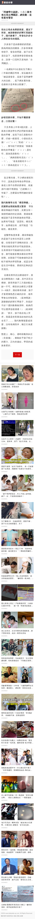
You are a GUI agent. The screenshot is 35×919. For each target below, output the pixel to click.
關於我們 (3, 916)
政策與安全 (10, 916)
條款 (15, 916)
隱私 (18, 916)
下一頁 (17, 355)
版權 (21, 916)
